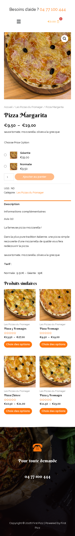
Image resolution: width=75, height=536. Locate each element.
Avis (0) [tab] (8, 218)
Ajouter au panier (34, 176)
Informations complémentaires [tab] (25, 211)
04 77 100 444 (53, 9)
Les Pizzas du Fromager (29, 107)
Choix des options (18, 344)
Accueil (8, 107)
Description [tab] (11, 204)
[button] (18, 21)
